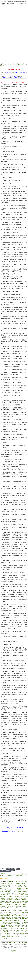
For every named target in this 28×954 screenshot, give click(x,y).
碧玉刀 (5, 896)
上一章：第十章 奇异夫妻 (6, 82)
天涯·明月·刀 (10, 898)
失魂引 (2, 885)
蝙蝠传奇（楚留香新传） (18, 890)
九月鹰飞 (3, 894)
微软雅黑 (2, 77)
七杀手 (9, 894)
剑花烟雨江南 (9, 935)
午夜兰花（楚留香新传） (17, 902)
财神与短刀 (6, 907)
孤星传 (11, 912)
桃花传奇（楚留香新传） (12, 918)
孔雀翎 (22, 912)
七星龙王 (3, 901)
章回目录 (17, 868)
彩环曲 (8, 910)
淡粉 (10, 76)
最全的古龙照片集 (11, 874)
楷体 (5, 77)
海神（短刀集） (7, 933)
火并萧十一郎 (14, 907)
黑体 (25, 76)
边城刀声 (18, 906)
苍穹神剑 (18, 881)
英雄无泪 (7, 902)
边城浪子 (15, 893)
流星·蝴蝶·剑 (7, 893)
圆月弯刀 (10, 899)
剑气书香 (11, 883)
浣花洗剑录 (19, 886)
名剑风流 (6, 888)
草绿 (15, 76)
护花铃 (19, 885)
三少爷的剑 (23, 898)
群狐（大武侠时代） (14, 930)
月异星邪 (17, 883)
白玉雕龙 (24, 904)
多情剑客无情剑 (7, 890)
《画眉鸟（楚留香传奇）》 (20, 72)
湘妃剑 (14, 885)
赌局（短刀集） (7, 931)
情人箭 (5, 886)
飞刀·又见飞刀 (11, 936)
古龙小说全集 (8, 64)
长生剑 (21, 894)
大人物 (14, 891)
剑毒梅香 (24, 881)
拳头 (17, 898)
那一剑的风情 (11, 906)
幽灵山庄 (24, 923)
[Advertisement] (14, 20)
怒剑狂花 (3, 906)
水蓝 (13, 76)
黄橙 (6, 76)
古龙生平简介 (3, 874)
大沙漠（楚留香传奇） (16, 915)
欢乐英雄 (8, 891)
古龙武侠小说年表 (9, 875)
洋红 (8, 76)
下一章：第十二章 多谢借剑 (18, 82)
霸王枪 (16, 896)
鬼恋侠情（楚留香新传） (14, 917)
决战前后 (11, 923)
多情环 (11, 896)
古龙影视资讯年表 (18, 875)
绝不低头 (15, 894)
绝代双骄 (19, 888)
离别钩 (9, 901)
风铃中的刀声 (16, 904)
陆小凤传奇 (21, 893)
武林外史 (12, 888)
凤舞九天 (15, 901)
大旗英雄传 (12, 886)
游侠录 (23, 883)
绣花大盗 (4, 923)
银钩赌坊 (17, 923)
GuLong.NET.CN (5, 3)
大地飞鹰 (24, 899)
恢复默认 (19, 77)
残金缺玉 (4, 883)
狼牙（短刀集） (16, 931)
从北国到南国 (10, 881)
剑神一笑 (9, 904)
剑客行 (8, 885)
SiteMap (21, 951)
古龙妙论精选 (20, 874)
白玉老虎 (3, 899)
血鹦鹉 (22, 896)
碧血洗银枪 (16, 899)
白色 (17, 76)
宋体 (23, 76)
